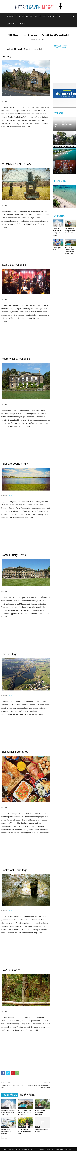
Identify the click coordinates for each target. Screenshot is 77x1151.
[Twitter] (8, 1073)
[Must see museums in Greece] (42, 1122)
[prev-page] (2, 1137)
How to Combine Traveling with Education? (40, 1112)
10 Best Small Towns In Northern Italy (12, 1086)
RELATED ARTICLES (10, 1095)
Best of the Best (35, 17)
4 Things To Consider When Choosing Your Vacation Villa (24, 1112)
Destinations (47, 17)
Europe (37, 1126)
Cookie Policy (12, 24)
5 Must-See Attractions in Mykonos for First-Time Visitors (8, 1112)
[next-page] (6, 1137)
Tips (56, 17)
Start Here (11, 17)
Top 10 (18, 17)
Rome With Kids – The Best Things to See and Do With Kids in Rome (63, 139)
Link (10, 102)
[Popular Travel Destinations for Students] (8, 1122)
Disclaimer (68, 1149)
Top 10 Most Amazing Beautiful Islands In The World (62, 153)
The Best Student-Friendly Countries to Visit (24, 1131)
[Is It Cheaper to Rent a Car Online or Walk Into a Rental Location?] (70, 223)
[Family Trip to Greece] (58, 242)
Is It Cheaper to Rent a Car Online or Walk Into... (70, 230)
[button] (73, 17)
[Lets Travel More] (38, 6)
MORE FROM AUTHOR (27, 1095)
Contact (23, 24)
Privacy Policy (59, 1149)
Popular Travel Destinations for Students (6, 1131)
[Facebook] (3, 1073)
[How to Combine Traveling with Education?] (42, 1104)
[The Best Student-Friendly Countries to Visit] (25, 1122)
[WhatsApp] (17, 1073)
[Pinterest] (13, 1073)
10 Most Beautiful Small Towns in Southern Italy (39, 1086)
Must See (25, 17)
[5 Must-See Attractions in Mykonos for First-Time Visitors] (8, 1104)
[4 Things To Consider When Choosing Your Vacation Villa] (25, 1104)
